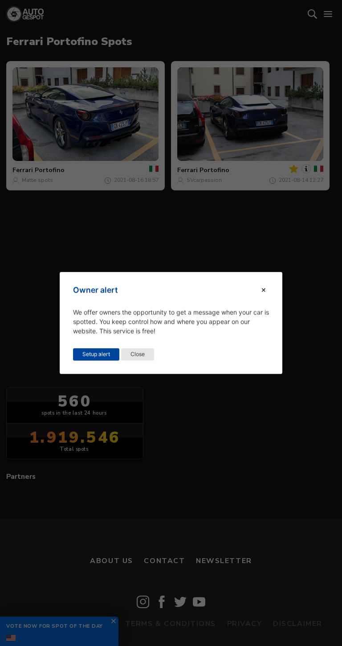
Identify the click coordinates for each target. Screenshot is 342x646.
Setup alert (96, 354)
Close (137, 354)
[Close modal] (263, 290)
